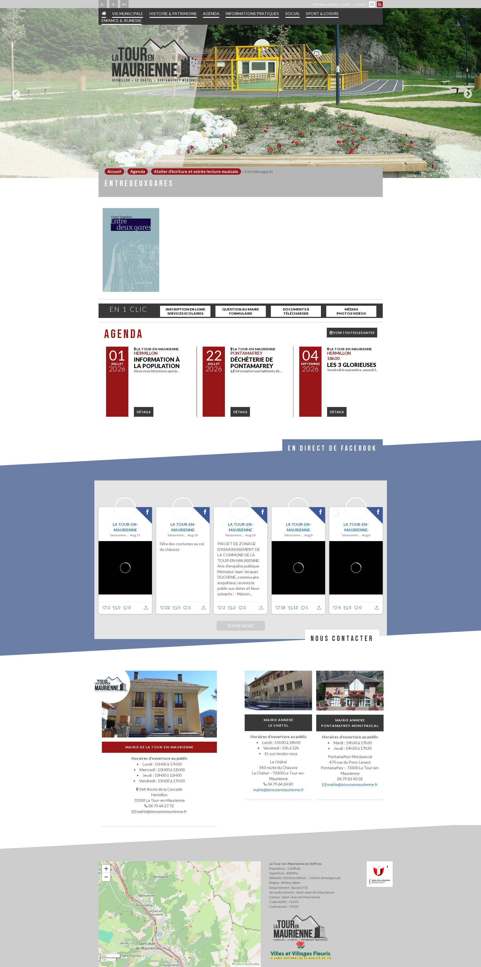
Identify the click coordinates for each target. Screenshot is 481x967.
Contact (361, 4)
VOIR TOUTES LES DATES (353, 332)
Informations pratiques (252, 13)
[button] (106, 869)
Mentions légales (325, 4)
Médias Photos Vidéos (351, 311)
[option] (240, 93)
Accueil (114, 171)
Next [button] (466, 92)
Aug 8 (308, 535)
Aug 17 (135, 535)
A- (102, 4)
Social (292, 13)
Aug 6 (366, 535)
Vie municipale (127, 13)
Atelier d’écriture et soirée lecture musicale (196, 171)
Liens (347, 4)
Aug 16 (193, 535)
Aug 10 (250, 535)
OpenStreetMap (252, 963)
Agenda (211, 13)
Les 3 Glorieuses (351, 364)
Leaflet (237, 963)
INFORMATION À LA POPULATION (157, 362)
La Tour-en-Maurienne (125, 527)
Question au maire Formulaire (240, 311)
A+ (124, 4)
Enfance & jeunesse (122, 20)
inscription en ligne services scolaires (185, 311)
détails (144, 412)
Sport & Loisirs (322, 13)
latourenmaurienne (119, 535)
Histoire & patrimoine (173, 13)
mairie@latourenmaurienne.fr (278, 789)
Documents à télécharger (296, 311)
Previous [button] (14, 92)
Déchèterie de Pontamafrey (251, 362)
